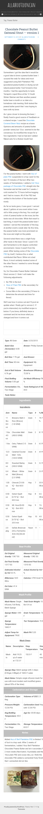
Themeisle (21, 809)
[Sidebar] (2, 14)
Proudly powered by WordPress (14, 807)
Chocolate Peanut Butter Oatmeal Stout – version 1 (21, 31)
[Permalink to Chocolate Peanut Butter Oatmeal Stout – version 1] (21, 57)
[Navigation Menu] (40, 14)
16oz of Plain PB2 (13, 285)
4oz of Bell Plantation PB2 (22, 739)
